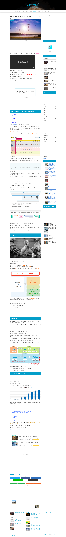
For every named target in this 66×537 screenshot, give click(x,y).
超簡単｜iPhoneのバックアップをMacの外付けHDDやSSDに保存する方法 (52, 164)
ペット (50, 102)
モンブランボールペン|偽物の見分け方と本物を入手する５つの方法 (52, 181)
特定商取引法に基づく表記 (47, 534)
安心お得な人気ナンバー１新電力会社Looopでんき (17, 429)
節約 (50, 141)
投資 (50, 137)
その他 (50, 114)
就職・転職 (50, 135)
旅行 (50, 108)
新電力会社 (12, 474)
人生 (50, 118)
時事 (50, 110)
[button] (33, 480)
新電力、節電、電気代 (17, 474)
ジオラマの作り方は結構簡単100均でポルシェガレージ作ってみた (52, 202)
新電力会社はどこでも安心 (20, 93)
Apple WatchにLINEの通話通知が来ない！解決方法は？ (52, 185)
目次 (24, 89)
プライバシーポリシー (53, 534)
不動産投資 (50, 131)
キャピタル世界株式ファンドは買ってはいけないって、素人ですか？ (52, 193)
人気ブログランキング (46, 158)
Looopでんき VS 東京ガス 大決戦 (21, 92)
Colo (50, 50)
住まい (50, 104)
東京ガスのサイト (16, 124)
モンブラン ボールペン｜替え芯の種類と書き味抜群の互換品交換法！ (52, 168)
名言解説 (50, 120)
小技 (50, 106)
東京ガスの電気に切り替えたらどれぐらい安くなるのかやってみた (25, 91)
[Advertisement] (25, 46)
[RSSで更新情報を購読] (33, 483)
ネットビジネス (50, 116)
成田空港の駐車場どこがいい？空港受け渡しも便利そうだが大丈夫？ (52, 176)
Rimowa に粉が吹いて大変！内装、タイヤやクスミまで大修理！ (52, 189)
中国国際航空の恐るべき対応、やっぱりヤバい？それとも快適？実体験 (52, 172)
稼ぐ (50, 124)
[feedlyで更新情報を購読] (17, 483)
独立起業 (50, 139)
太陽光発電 (50, 133)
